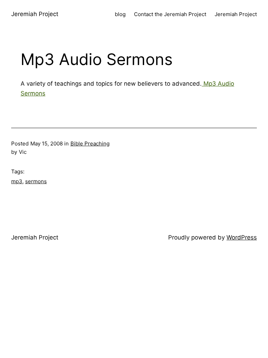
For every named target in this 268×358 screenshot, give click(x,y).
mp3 (16, 181)
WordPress (241, 237)
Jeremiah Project (34, 13)
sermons (36, 181)
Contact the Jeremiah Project (170, 14)
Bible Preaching (90, 143)
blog (120, 14)
